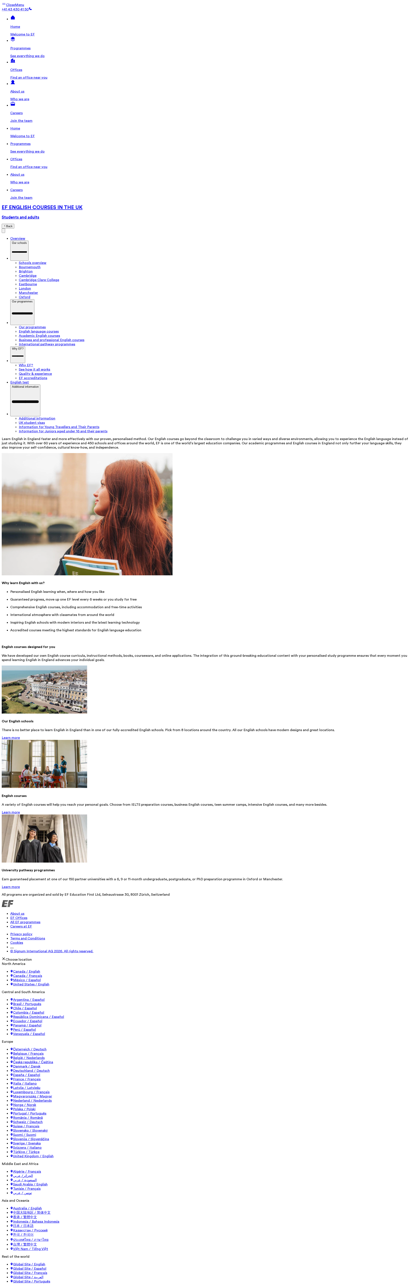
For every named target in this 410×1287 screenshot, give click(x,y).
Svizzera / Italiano (27, 1148)
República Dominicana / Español (38, 1017)
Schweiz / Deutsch (28, 1122)
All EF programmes (25, 922)
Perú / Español (24, 1030)
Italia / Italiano (25, 1083)
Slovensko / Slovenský (30, 1130)
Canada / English (26, 971)
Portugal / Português (29, 1113)
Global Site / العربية (28, 1277)
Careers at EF (21, 926)
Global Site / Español (29, 1269)
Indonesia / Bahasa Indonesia (36, 1222)
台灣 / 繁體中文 (25, 1244)
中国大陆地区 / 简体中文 (32, 1213)
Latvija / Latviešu (26, 1088)
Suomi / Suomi (24, 1135)
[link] (205, 212)
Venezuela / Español (29, 1034)
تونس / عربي (22, 1193)
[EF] (7, 906)
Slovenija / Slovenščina (31, 1139)
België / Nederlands (29, 1058)
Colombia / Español (28, 1013)
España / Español (26, 1075)
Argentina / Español (29, 1000)
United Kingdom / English (33, 1156)
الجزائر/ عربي (23, 1176)
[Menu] (3, 230)
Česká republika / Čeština (33, 1062)
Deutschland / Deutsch (31, 1071)
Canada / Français (27, 976)
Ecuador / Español (27, 1021)
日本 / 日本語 (23, 1226)
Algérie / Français (27, 1172)
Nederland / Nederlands (32, 1101)
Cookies (16, 943)
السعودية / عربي (25, 1180)
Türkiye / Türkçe (26, 1152)
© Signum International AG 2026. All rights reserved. (51, 951)
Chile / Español (25, 1008)
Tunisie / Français (27, 1189)
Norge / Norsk (24, 1105)
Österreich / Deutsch (30, 1049)
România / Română (28, 1118)
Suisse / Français (26, 1126)
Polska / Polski (24, 1109)
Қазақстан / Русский (30, 1230)
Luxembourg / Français (31, 1092)
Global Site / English (29, 1264)
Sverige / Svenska (27, 1143)
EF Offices (18, 918)
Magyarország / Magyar (32, 1096)
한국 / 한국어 (23, 1235)
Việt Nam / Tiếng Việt (30, 1249)
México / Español (27, 980)
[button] (13, 5)
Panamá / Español (27, 1025)
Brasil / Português (27, 1004)
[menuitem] (213, 263)
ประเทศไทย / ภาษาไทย (30, 1240)
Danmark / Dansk (26, 1066)
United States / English (31, 984)
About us (17, 914)
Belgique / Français (28, 1054)
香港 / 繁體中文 (25, 1217)
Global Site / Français (30, 1273)
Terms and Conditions (27, 938)
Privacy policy (21, 934)
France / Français (27, 1079)
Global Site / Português (31, 1281)
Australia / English (27, 1208)
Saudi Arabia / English (30, 1184)
